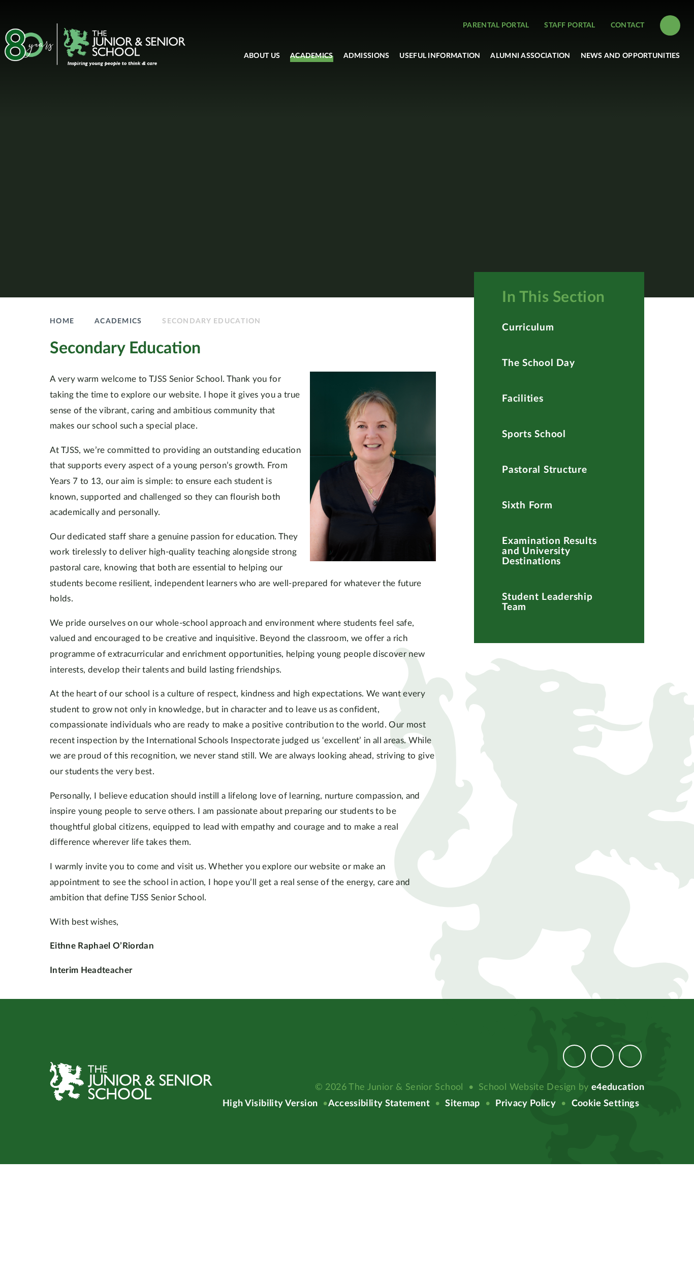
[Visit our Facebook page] (574, 1056)
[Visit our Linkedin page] (630, 1056)
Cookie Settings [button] (605, 1103)
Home (62, 321)
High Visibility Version (270, 1103)
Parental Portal (496, 25)
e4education (617, 1087)
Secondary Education (211, 321)
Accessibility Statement (379, 1103)
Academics (118, 321)
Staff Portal (569, 25)
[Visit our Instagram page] (602, 1056)
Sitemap (462, 1103)
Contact (628, 25)
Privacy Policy (525, 1103)
